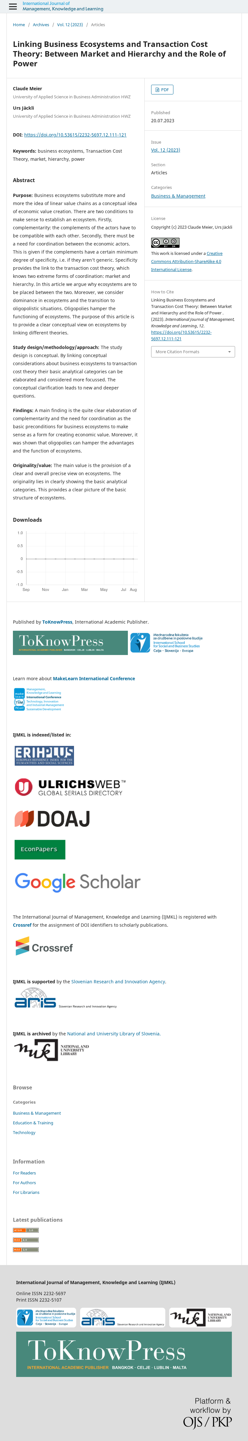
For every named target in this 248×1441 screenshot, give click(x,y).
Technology (24, 1132)
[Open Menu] (12, 6)
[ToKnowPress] (124, 1355)
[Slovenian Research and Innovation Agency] (122, 1318)
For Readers (24, 1173)
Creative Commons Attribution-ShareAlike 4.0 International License (186, 261)
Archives (41, 24)
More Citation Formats (177, 352)
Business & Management (178, 196)
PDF (164, 90)
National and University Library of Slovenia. (114, 1034)
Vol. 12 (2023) (70, 24)
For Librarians (26, 1192)
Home (19, 24)
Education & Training (33, 1123)
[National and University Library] (200, 1318)
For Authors (24, 1182)
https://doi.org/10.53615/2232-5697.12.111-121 (75, 135)
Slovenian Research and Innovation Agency (118, 981)
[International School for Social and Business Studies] (46, 1318)
